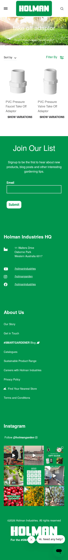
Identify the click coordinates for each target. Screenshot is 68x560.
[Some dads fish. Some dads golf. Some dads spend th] (54, 455)
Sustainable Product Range (20, 361)
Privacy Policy (12, 379)
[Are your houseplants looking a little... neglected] (13, 476)
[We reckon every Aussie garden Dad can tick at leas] (34, 476)
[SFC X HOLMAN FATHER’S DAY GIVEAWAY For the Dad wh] (13, 455)
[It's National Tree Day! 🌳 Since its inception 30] (54, 496)
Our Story (9, 324)
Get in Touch (11, 333)
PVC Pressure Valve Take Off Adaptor (47, 106)
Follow (19, 437)
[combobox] (10, 57)
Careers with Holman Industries (22, 370)
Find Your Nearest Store (21, 388)
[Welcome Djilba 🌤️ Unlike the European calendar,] (34, 496)
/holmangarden (24, 276)
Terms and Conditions (17, 398)
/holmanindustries (25, 268)
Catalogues (10, 352)
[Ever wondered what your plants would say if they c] (34, 455)
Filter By (51, 57)
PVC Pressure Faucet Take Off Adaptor (16, 106)
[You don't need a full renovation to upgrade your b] (54, 476)
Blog (20, 342)
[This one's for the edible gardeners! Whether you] (13, 496)
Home (17, 39)
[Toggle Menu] (6, 8)
